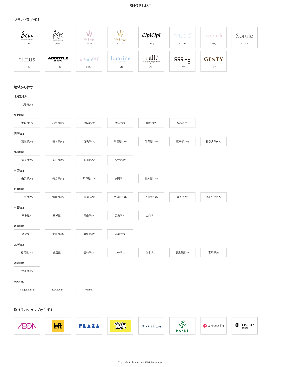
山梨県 (27, 178)
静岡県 (120, 178)
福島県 (182, 123)
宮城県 (89, 123)
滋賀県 (58, 197)
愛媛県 (89, 234)
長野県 (58, 178)
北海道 (27, 104)
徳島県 (27, 234)
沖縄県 (27, 271)
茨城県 (27, 141)
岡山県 (89, 215)
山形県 (151, 123)
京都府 (89, 197)
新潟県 (27, 160)
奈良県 (182, 197)
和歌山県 (214, 197)
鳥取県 (27, 215)
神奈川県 (213, 141)
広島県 (120, 215)
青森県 (27, 123)
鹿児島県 (182, 252)
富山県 (58, 160)
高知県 (120, 234)
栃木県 (58, 141)
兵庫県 (151, 197)
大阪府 (120, 197)
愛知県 (151, 178)
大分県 (120, 252)
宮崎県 (213, 252)
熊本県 (151, 252)
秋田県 (120, 123)
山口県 (151, 215)
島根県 (58, 215)
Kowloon (58, 289)
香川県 (58, 234)
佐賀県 (58, 252)
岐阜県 (89, 178)
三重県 (27, 197)
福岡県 (27, 252)
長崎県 (89, 252)
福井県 (120, 160)
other (89, 289)
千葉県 (151, 141)
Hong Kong (27, 289)
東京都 (182, 141)
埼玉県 (120, 141)
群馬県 (89, 141)
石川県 (89, 160)
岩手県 (58, 123)
